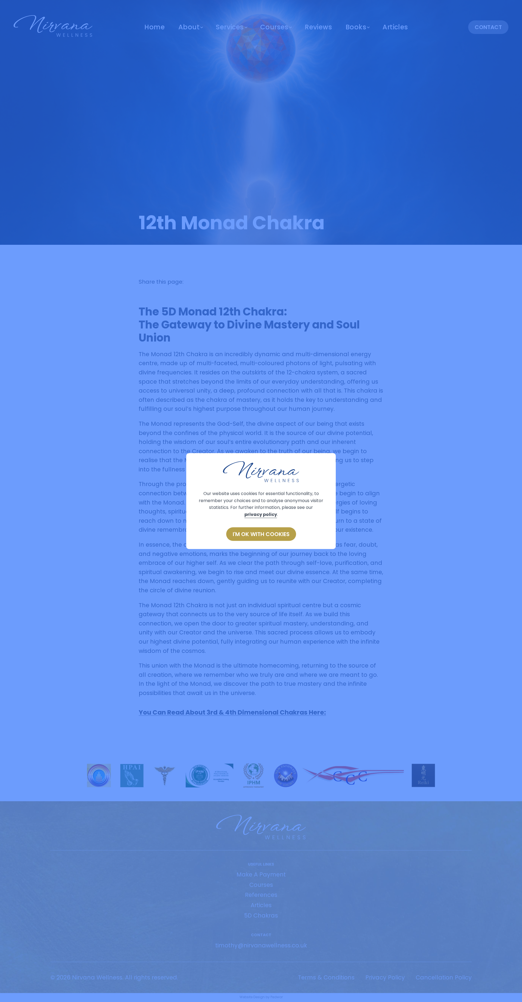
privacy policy (260, 514)
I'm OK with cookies (261, 534)
